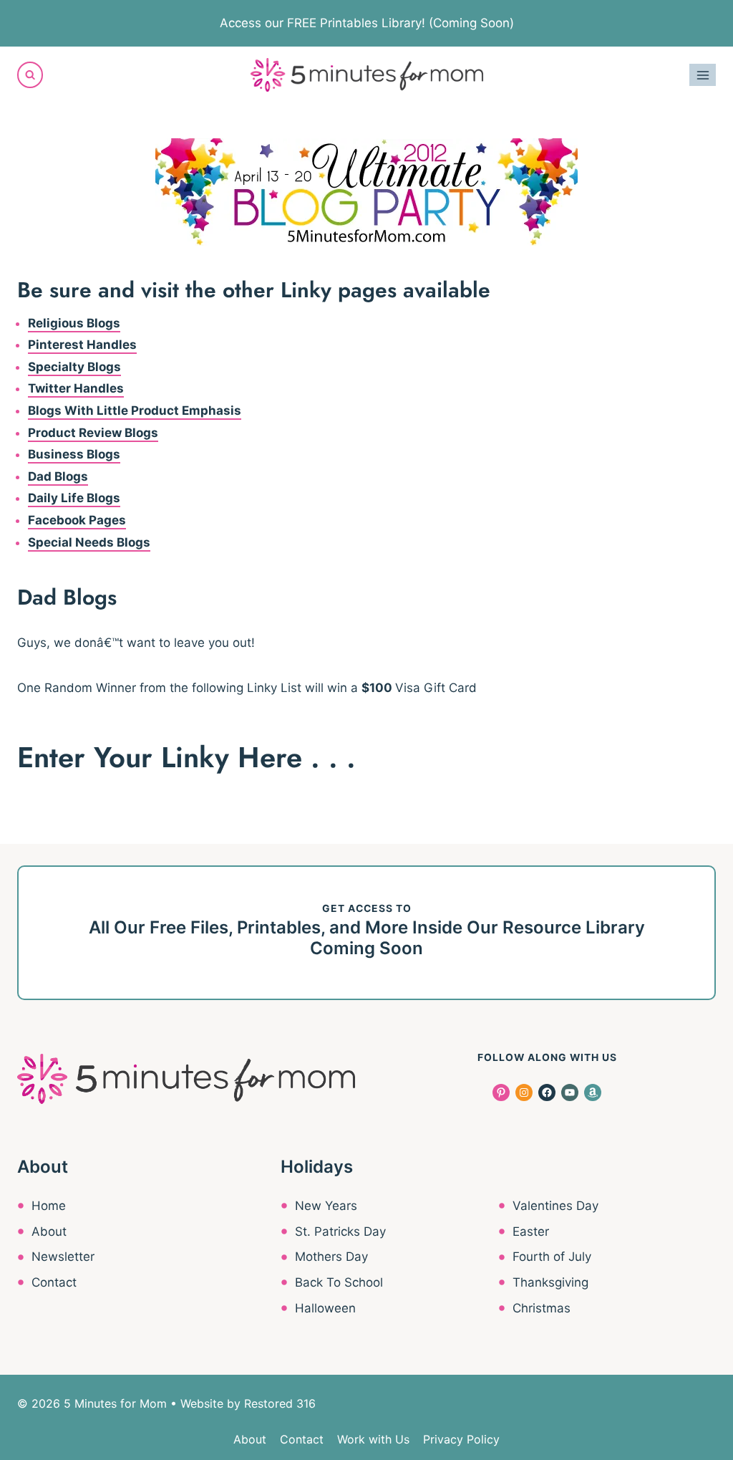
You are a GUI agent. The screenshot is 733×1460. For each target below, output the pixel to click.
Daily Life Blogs (74, 498)
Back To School (339, 1282)
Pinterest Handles (82, 344)
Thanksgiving (550, 1282)
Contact (54, 1282)
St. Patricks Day (340, 1231)
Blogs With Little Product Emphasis (134, 410)
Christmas (542, 1308)
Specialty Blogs (74, 367)
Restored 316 (280, 1403)
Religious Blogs (74, 323)
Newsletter (62, 1256)
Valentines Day (555, 1206)
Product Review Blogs (93, 433)
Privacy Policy (461, 1439)
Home (48, 1206)
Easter (531, 1231)
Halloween (325, 1308)
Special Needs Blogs (89, 542)
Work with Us (373, 1439)
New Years (326, 1206)
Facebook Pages (77, 520)
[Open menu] (702, 75)
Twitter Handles (76, 388)
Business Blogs (74, 454)
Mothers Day (331, 1256)
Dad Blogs (58, 476)
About (49, 1231)
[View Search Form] (30, 74)
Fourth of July (552, 1256)
